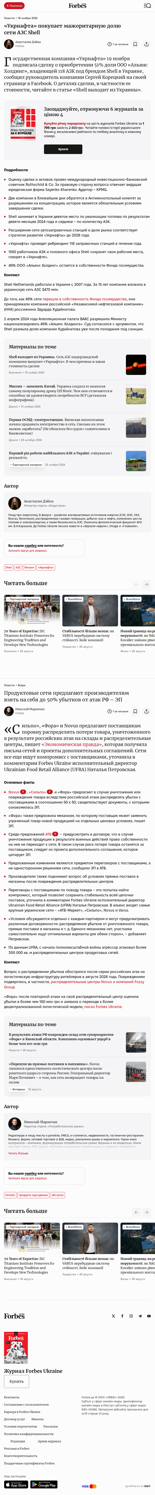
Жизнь (124, 651)
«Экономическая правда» (71, 744)
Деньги (13, 406)
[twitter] (113, 1316)
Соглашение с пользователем (26, 1404)
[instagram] (131, 1316)
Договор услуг (14, 1419)
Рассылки (50, 1426)
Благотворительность (20, 1456)
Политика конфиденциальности (28, 1434)
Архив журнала (49, 1441)
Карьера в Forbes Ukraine (22, 1412)
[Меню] (147, 5)
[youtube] (149, 1316)
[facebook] (122, 1316)
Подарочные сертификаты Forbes (29, 1463)
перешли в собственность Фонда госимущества (85, 299)
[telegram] (140, 1316)
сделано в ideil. (138, 1486)
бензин (29, 567)
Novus (13, 792)
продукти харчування (33, 1195)
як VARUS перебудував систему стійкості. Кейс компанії (88, 635)
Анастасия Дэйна (28, 42)
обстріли (57, 1195)
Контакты (11, 1397)
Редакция (17, 1441)
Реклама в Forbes (16, 1448)
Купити (63, 149)
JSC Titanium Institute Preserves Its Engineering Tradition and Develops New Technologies (29, 638)
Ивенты (37, 1419)
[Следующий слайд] (146, 584)
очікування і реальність (60, 455)
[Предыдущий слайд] (136, 1212)
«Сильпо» (37, 792)
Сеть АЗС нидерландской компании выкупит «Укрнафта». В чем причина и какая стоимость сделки (57, 361)
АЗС (18, 567)
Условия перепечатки (20, 1426)
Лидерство (69, 646)
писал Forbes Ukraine (102, 1007)
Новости (9, 18)
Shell (8, 567)
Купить (16, 1381)
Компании (15, 372)
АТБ (48, 834)
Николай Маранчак (30, 709)
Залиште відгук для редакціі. (27, 550)
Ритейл (10, 1195)
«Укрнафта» (46, 567)
